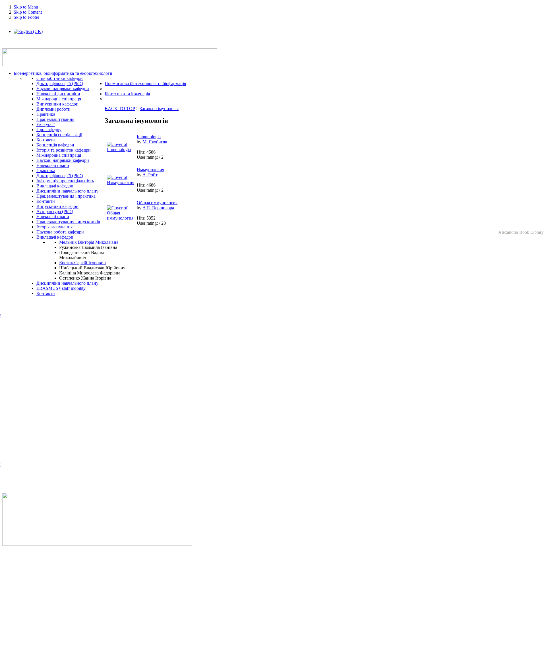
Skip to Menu (26, 7)
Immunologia (149, 136)
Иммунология (150, 169)
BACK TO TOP (120, 108)
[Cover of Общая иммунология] (121, 218)
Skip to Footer (26, 17)
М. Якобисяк (154, 141)
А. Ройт (150, 174)
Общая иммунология (157, 202)
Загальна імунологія (159, 108)
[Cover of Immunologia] (121, 149)
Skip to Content (28, 12)
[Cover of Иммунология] (121, 182)
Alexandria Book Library (521, 232)
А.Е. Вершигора (158, 207)
